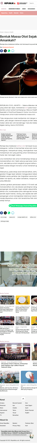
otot (26, 108)
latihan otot (21, 146)
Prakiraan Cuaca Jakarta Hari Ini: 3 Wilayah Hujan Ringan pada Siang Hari (23, 136)
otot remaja (3, 217)
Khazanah (2, 405)
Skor (26, 403)
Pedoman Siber (29, 423)
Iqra (14, 405)
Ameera (7, 32)
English (27, 412)
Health (10, 13)
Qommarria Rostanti (8, 47)
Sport (26, 408)
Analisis (15, 408)
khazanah (31, 9)
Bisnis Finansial (29, 410)
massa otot (12, 217)
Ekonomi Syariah (14, 9)
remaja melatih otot (22, 217)
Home (1, 32)
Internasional (3, 410)
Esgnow (2, 412)
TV (1, 415)
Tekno (21, 13)
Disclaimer (3, 425)
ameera (3, 9)
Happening (4, 13)
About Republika (4, 423)
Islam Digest (28, 405)
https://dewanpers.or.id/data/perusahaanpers (14, 435)
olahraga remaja (5, 221)
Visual (14, 412)
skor (23, 9)
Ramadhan (15, 415)
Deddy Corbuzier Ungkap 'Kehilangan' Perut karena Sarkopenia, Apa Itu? (7, 137)
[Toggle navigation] (2, 3)
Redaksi (15, 423)
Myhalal (16, 13)
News (1, 408)
